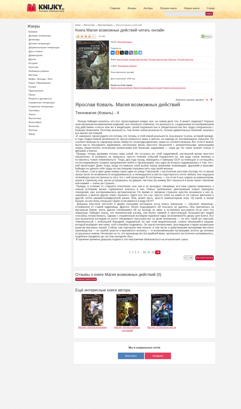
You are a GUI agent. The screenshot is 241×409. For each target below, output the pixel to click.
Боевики (33, 31)
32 (152, 252)
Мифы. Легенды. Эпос (41, 79)
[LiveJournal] (126, 53)
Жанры (131, 8)
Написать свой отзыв (86, 279)
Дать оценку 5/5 (93, 36)
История (33, 63)
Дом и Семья (36, 51)
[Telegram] (140, 53)
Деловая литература (40, 35)
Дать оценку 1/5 (78, 36)
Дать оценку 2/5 (82, 36)
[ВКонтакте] (113, 53)
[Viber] (131, 53)
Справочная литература (42, 102)
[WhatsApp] (136, 53)
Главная (115, 8)
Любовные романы (39, 71)
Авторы (148, 8)
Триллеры (34, 110)
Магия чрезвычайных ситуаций (147, 88)
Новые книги (192, 8)
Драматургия (35, 55)
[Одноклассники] (117, 53)
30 (144, 252)
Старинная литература (41, 106)
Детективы (34, 39)
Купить (208, 36)
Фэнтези (33, 130)
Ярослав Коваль (105, 25)
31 (148, 252)
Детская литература (39, 43)
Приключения (36, 90)
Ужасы (32, 114)
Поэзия (32, 86)
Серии (211, 8)
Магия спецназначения (121, 88)
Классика (33, 67)
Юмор (32, 134)
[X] (122, 53)
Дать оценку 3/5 (85, 36)
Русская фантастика (157, 59)
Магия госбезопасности (174, 88)
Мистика (33, 75)
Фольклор (34, 126)
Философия (35, 122)
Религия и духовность (40, 98)
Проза (32, 94)
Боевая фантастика (138, 59)
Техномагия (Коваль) (127, 66)
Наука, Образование (40, 83)
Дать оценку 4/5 (89, 36)
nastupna (158, 252)
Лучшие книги (168, 8)
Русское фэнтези (185, 59)
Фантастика (35, 118)
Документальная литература (44, 47)
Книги (77, 25)
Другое (32, 59)
